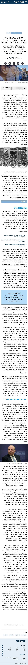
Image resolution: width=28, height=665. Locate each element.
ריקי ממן (17, 57)
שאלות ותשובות (8, 657)
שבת (17, 650)
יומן (24, 650)
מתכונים (9, 649)
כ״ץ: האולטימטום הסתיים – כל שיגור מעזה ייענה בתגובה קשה (13, 240)
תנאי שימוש (16, 660)
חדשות (23, 648)
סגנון (10, 648)
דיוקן (17, 648)
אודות (24, 658)
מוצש (17, 649)
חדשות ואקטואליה (16, 33)
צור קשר (23, 657)
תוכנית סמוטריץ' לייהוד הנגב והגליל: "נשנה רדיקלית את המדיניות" (14, 236)
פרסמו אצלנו (15, 657)
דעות (24, 649)
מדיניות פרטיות (15, 658)
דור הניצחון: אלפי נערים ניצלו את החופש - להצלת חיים (14, 245)
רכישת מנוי (23, 660)
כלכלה (8, 33)
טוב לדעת (9, 650)
